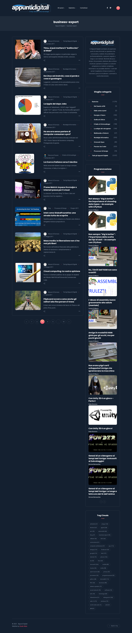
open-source (95, 571)
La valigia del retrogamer (102, 128)
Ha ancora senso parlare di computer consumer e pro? (57, 133)
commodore (94, 542)
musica (93, 568)
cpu (111, 546)
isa (92, 560)
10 (63, 321)
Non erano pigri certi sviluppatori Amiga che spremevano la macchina (101, 368)
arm (92, 531)
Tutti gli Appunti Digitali (70, 41)
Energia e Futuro (99, 115)
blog (92, 535)
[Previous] (101, 501)
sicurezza (103, 582)
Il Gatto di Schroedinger (69, 155)
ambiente (94, 524)
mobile (105, 564)
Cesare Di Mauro (94, 210)
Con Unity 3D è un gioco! (100, 428)
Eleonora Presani (53, 155)
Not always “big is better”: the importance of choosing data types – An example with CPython (102, 202)
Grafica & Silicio (99, 119)
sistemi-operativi (96, 586)
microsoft (94, 564)
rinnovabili (104, 579)
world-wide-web (96, 605)
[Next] (104, 501)
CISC (103, 538)
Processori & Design (61, 208)
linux (100, 560)
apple (104, 527)
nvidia (103, 568)
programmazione (108, 575)
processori (94, 575)
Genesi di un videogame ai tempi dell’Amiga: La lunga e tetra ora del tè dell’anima (103, 491)
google (93, 553)
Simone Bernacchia (94, 464)
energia (93, 549)
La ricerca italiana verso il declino (60, 162)
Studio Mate (23, 626)
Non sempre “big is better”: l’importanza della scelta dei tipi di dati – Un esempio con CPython (102, 238)
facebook (105, 549)
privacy (106, 571)
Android (93, 527)
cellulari (93, 538)
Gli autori (61, 8)
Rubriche (72, 8)
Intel (103, 553)
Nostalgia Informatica (69, 69)
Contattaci (83, 8)
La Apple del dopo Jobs (55, 103)
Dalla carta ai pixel (100, 111)
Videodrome (94, 597)
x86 (92, 608)
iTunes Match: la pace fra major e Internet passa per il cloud (60, 188)
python (93, 579)
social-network (95, 590)
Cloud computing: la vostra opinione (62, 271)
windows (104, 601)
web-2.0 (93, 601)
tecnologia (103, 593)
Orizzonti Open (99, 142)
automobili (102, 531)
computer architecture (97, 546)
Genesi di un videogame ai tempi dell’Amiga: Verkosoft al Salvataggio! (103, 458)
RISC (92, 582)
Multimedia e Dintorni (101, 133)
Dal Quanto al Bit (99, 106)
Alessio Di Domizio (53, 41)
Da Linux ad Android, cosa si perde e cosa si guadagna (61, 77)
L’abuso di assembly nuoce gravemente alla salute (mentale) (102, 303)
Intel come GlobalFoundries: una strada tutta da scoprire (60, 214)
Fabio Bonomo (93, 404)
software (108, 590)
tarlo (92, 593)
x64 (107, 605)
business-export (104, 535)
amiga (104, 524)
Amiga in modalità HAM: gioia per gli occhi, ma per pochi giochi (101, 335)
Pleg (49, 208)
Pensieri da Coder (100, 146)
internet (93, 557)
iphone (103, 557)
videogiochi (108, 597)
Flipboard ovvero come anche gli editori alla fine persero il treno (60, 300)
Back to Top (114, 626)
